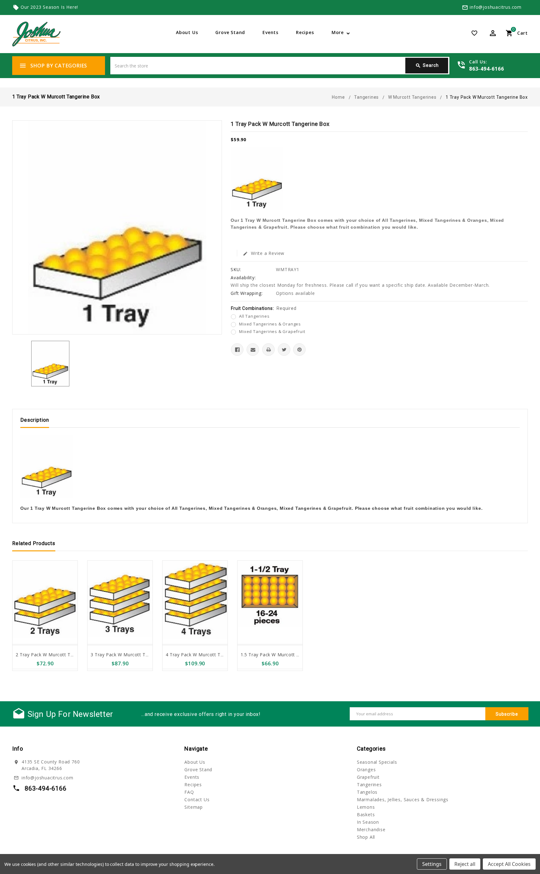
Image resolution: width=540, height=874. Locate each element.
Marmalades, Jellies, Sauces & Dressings (402, 799)
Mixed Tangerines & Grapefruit (272, 331)
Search (427, 65)
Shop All (366, 837)
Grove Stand (230, 32)
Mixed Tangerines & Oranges (270, 324)
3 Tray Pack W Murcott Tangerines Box (134, 655)
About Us (187, 32)
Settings (432, 864)
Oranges (366, 769)
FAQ (189, 792)
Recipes (305, 32)
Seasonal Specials (377, 762)
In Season (368, 822)
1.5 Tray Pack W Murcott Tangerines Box (286, 655)
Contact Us (196, 799)
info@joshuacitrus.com (496, 7)
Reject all (464, 864)
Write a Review (263, 253)
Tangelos (367, 792)
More (338, 32)
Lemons (366, 807)
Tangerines (369, 784)
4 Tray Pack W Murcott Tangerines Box (209, 655)
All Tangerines (254, 316)
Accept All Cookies (509, 864)
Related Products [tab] (33, 543)
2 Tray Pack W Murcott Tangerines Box (59, 655)
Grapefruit (368, 777)
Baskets (366, 814)
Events (270, 32)
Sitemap (193, 807)
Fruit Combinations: (263, 308)
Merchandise (371, 829)
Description (34, 420)
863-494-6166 (486, 69)
